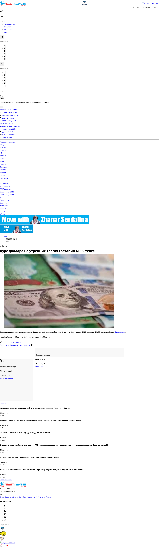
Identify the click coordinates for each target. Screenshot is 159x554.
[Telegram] (5, 51)
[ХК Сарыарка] (3, 535)
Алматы (3, 172)
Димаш (3, 147)
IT (0, 181)
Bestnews (4, 203)
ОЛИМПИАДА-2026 (10, 115)
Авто (2, 158)
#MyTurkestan (5, 189)
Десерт (3, 175)
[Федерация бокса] (2, 540)
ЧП (1, 153)
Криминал (4, 178)
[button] (2, 16)
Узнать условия (41, 366)
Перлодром (4, 200)
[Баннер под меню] (44, 223)
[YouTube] (5, 56)
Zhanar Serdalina (19, 497)
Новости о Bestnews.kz (36, 497)
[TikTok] (5, 46)
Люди (2, 145)
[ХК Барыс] (2, 530)
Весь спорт (8, 29)
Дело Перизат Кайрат (8, 110)
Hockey (3, 164)
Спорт (2, 211)
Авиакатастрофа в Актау (10, 126)
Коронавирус (5, 186)
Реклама (49, 497)
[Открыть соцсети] (2, 37)
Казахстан (4, 206)
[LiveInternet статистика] (4, 550)
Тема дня (3, 167)
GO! (2, 98)
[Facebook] (5, 48)
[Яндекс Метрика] (7, 543)
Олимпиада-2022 (7, 192)
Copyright (9, 497)
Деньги (3, 208)
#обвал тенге (8, 342)
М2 (1, 197)
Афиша (3, 156)
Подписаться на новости (15, 345)
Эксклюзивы (7, 137)
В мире (3, 150)
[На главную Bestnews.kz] (13, 486)
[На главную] (1, 12)
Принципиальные (7, 142)
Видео (2, 161)
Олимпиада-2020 (7, 194)
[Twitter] (5, 54)
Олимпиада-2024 (9, 129)
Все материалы (6, 480)
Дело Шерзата (8, 118)
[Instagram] (5, 59)
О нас (2, 497)
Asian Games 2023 (7, 123)
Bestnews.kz (120, 332)
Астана (3, 170)
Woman (3, 214)
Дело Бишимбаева (9, 132)
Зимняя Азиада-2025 (8, 121)
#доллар (18, 342)
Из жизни (4, 183)
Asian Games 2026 (9, 112)
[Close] (1, 107)
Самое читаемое (9, 134)
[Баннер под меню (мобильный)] (16, 232)
